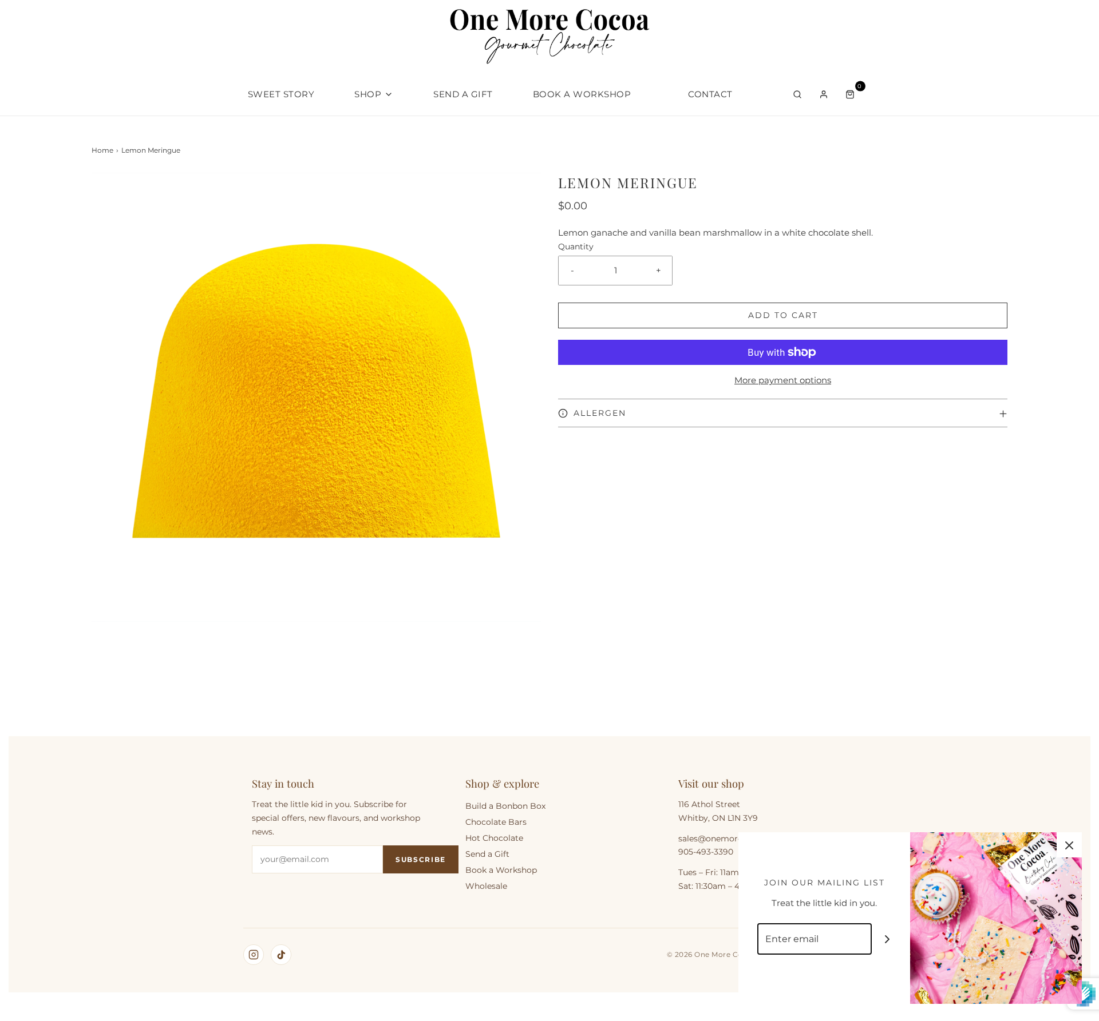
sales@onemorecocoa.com (732, 838)
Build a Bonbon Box (505, 806)
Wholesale (486, 886)
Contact (710, 94)
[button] (782, 413)
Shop (367, 94)
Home (102, 150)
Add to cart (783, 315)
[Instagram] (253, 954)
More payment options (782, 380)
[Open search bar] (797, 94)
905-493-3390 (705, 852)
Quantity (576, 246)
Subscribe (421, 859)
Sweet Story (281, 94)
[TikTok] (281, 954)
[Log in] (823, 94)
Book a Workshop (582, 94)
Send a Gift (463, 94)
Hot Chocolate (494, 838)
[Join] (887, 939)
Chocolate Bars (496, 822)
